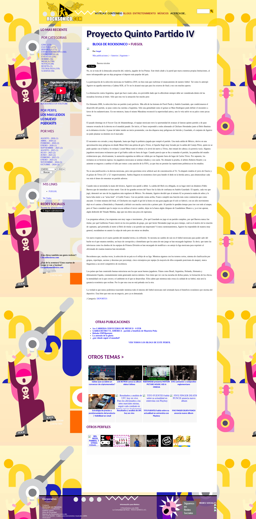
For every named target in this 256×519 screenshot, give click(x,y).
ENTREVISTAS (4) (50, 54)
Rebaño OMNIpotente (102, 333)
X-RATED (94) (47, 71)
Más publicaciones (100, 56)
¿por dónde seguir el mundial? (106, 338)
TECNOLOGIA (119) (50, 68)
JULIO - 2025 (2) (48, 153)
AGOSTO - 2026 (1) (49, 138)
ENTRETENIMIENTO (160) (53, 52)
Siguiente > (124, 56)
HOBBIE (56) (47, 59)
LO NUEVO (48, 119)
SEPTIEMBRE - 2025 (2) (52, 148)
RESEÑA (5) (46, 66)
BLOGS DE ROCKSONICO (110, 44)
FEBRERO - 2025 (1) (50, 157)
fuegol (98, 51)
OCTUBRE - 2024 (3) (50, 164)
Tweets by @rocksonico (52, 207)
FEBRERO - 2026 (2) (50, 143)
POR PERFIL (49, 110)
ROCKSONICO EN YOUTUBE (54, 104)
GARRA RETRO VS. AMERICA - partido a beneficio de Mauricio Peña (124, 331)
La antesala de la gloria (102, 336)
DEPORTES (102, 299)
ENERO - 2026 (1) (49, 145)
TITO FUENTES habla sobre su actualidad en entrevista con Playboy (156, 413)
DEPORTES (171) (49, 49)
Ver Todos (47, 198)
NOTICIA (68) (47, 64)
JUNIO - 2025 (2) (48, 155)
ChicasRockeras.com (50, 257)
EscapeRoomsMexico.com (52, 267)
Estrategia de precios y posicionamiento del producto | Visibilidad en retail (102, 413)
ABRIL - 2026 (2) (48, 141)
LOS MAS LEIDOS (53, 115)
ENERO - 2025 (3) (49, 160)
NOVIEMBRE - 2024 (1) (51, 162)
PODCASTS (48, 123)
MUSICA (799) (47, 61)
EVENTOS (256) (48, 57)
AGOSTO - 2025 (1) (49, 150)
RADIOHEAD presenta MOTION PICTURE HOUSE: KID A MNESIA (156, 384)
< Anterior (113, 56)
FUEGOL (53, 191)
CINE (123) (46, 45)
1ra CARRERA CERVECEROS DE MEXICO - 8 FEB (116, 328)
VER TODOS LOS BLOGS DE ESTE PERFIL (150, 342)
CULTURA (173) (48, 47)
